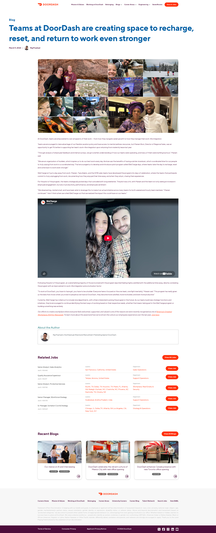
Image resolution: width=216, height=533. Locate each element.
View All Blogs (170, 434)
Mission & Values (77, 4)
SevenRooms (157, 4)
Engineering (143, 4)
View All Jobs (170, 357)
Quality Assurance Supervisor (49, 375)
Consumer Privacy (69, 529)
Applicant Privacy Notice (96, 529)
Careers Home (43, 501)
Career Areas (129, 4)
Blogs (118, 4)
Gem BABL (174, 501)
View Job (172, 368)
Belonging (109, 4)
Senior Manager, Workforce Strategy (52, 397)
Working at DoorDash (94, 4)
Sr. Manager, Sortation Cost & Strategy (53, 406)
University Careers (119, 501)
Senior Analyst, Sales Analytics (50, 367)
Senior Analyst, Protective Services (51, 384)
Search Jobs (171, 4)
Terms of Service (44, 529)
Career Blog (134, 501)
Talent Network (148, 501)
